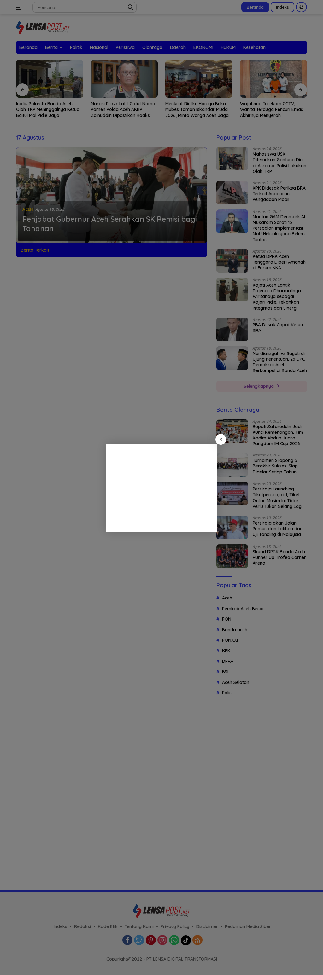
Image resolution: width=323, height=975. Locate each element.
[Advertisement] (161, 488)
